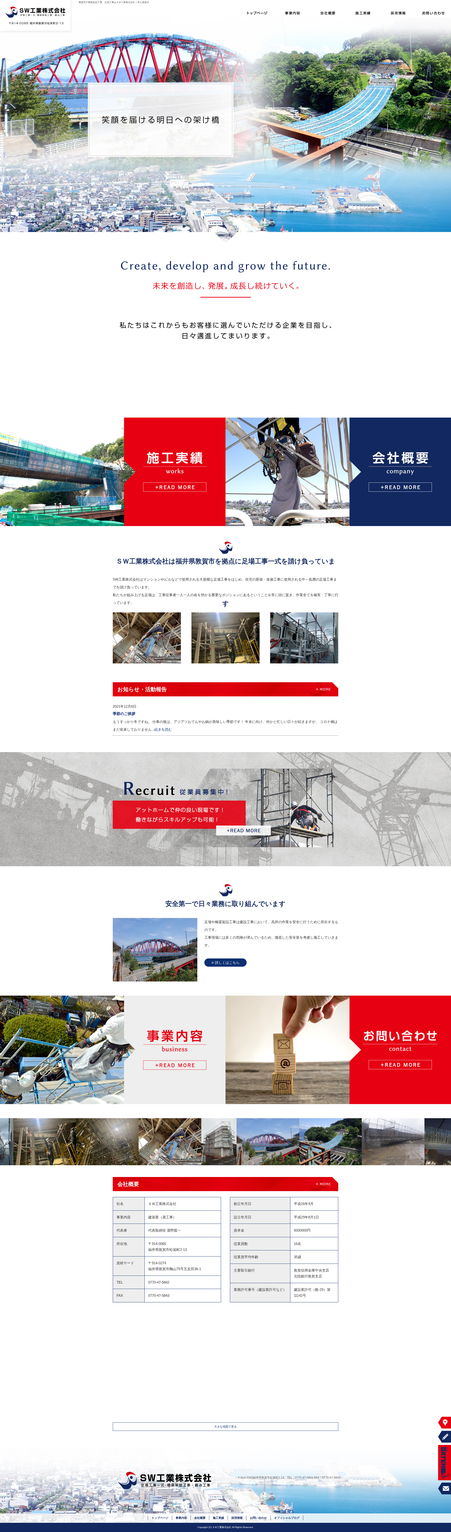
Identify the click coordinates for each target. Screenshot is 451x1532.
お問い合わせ (433, 13)
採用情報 (398, 13)
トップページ (257, 13)
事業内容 (292, 13)
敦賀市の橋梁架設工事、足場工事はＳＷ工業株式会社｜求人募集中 (114, 2)
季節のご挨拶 (124, 714)
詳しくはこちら (227, 963)
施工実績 (363, 13)
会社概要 (327, 13)
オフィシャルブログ (286, 1518)
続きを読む (163, 729)
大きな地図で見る (225, 1426)
